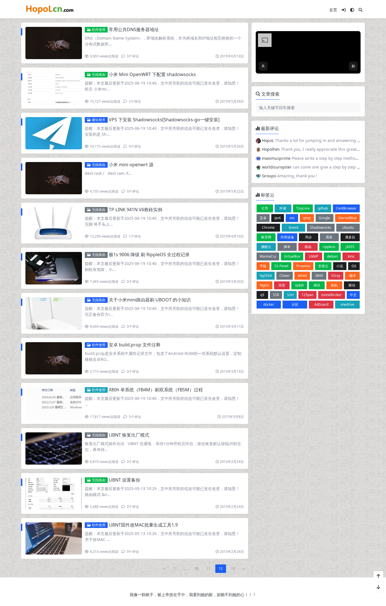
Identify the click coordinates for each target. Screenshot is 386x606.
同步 (308, 237)
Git (354, 266)
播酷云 (266, 246)
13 (233, 568)
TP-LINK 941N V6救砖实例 (135, 209)
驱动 (351, 285)
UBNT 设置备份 (124, 480)
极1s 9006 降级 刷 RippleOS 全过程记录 (149, 254)
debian (332, 256)
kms (351, 256)
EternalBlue (347, 217)
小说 (339, 266)
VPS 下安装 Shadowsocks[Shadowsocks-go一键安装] (164, 120)
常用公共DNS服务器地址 (134, 29)
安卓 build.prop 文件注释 (135, 345)
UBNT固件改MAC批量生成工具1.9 (143, 525)
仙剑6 (299, 285)
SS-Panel (281, 266)
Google (324, 217)
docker (268, 304)
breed (293, 227)
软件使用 (98, 29)
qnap (307, 217)
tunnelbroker (331, 294)
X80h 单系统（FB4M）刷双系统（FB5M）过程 (156, 390)
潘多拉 (350, 237)
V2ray (335, 275)
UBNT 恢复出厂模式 (129, 435)
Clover (284, 275)
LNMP (313, 256)
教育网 (266, 237)
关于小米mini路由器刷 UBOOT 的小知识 (150, 300)
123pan (307, 294)
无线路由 (98, 74)
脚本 (287, 246)
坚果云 (323, 266)
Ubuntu (348, 227)
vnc (292, 217)
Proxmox (303, 266)
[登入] (343, 10)
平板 (263, 266)
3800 (319, 275)
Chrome (268, 227)
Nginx (264, 285)
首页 (333, 9)
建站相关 (98, 119)
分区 (295, 304)
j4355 (350, 246)
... (185, 568)
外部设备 (287, 237)
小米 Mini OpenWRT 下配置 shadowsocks (152, 74)
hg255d (266, 275)
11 (209, 568)
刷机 (334, 285)
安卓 (263, 217)
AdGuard (321, 304)
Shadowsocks (320, 227)
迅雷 (281, 285)
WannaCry (268, 256)
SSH (290, 294)
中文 (353, 294)
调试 (316, 285)
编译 (352, 275)
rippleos (329, 246)
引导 (264, 208)
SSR (276, 294)
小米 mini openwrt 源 (131, 164)
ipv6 (277, 217)
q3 (262, 294)
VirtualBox (292, 256)
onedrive (347, 304)
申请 (282, 208)
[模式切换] (352, 10)
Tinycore (303, 208)
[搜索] (360, 10)
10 (196, 568)
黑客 (329, 237)
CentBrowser (346, 208)
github (323, 208)
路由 (308, 246)
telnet (302, 275)
